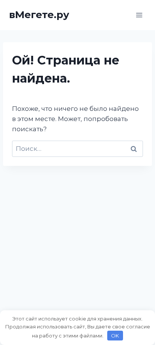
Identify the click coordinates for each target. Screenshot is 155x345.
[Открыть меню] (139, 15)
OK (115, 336)
